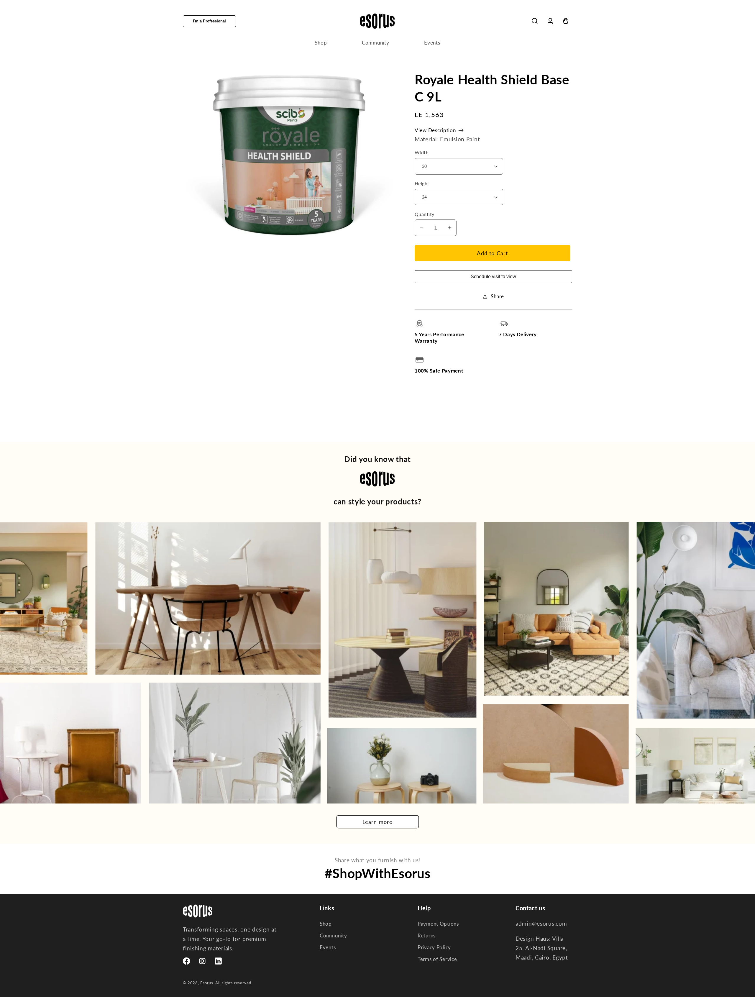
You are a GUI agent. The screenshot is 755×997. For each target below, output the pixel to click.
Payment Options (438, 924)
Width (422, 152)
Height (422, 183)
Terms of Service (437, 959)
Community (333, 935)
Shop (326, 924)
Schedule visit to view (493, 276)
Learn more (377, 822)
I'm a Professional (209, 21)
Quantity (424, 214)
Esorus (206, 982)
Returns (427, 935)
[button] (534, 21)
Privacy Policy (434, 947)
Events (328, 947)
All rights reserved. (233, 982)
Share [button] (497, 296)
